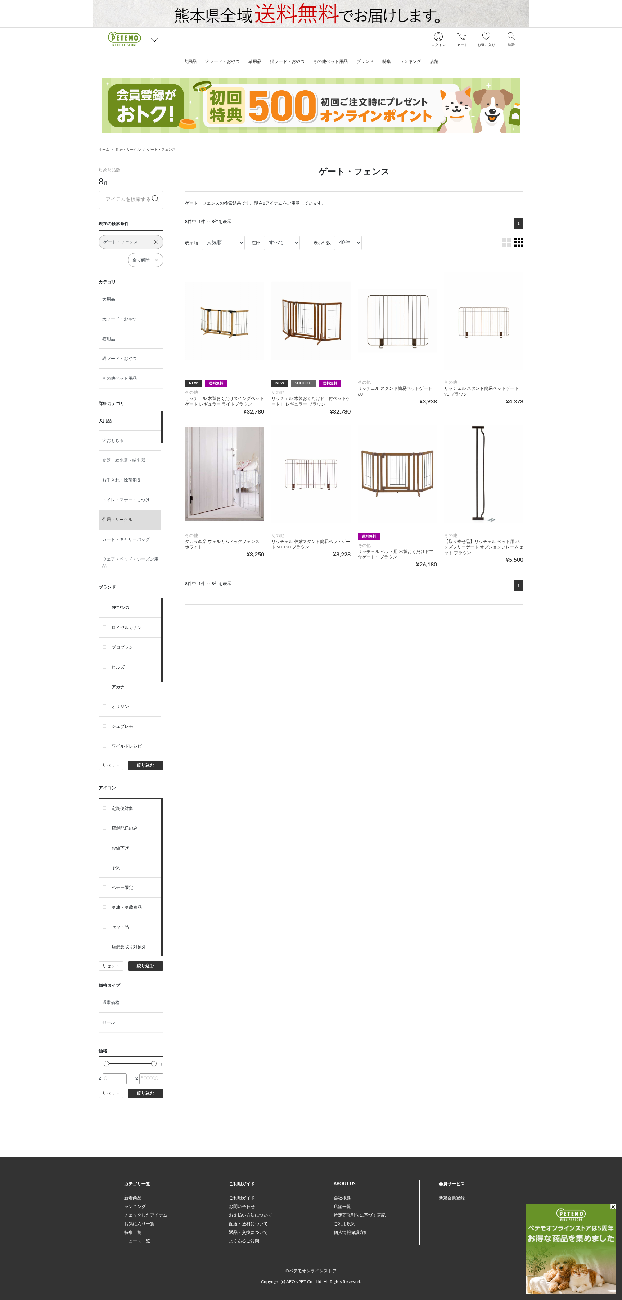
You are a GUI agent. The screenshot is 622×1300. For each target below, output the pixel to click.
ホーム (104, 149)
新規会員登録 (452, 1198)
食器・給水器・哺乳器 (123, 460)
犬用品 (108, 299)
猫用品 (108, 339)
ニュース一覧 (137, 1241)
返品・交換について (248, 1232)
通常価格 (111, 1002)
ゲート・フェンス (161, 149)
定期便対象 (122, 808)
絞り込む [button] (145, 765)
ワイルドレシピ (127, 746)
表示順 (191, 243)
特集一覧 (132, 1232)
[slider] (106, 1063)
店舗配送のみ (125, 828)
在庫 (256, 243)
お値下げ (120, 848)
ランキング (135, 1206)
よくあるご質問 (244, 1241)
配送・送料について (248, 1224)
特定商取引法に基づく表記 (360, 1215)
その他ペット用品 (119, 378)
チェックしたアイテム (145, 1215)
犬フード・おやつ (119, 319)
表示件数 (322, 243)
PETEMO (120, 608)
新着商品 (132, 1198)
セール (108, 1022)
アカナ (118, 687)
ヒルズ (118, 667)
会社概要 (342, 1198)
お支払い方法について (250, 1215)
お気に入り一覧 (139, 1224)
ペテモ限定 (122, 887)
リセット (111, 765)
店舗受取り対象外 (129, 947)
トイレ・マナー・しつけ (126, 500)
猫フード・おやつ (119, 358)
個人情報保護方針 (351, 1232)
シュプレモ (122, 726)
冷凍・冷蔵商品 (127, 907)
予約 (116, 868)
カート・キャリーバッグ (126, 539)
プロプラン (122, 647)
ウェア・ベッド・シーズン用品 (130, 562)
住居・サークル (128, 149)
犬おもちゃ (113, 440)
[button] (154, 40)
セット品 (120, 927)
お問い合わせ (242, 1206)
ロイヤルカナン (127, 627)
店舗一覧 (342, 1206)
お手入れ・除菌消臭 (121, 480)
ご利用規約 (344, 1224)
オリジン (120, 706)
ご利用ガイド (242, 1198)
